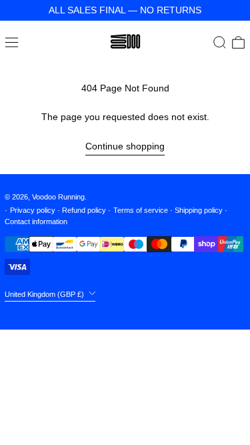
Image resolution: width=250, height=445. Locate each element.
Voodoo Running (58, 197)
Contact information (36, 221)
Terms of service (140, 210)
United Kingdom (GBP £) (45, 294)
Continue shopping (125, 146)
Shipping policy (199, 210)
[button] (220, 42)
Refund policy (84, 210)
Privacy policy (32, 210)
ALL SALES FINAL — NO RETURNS (125, 10)
